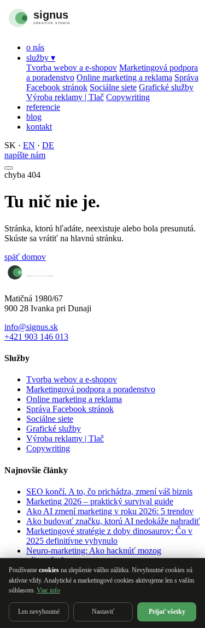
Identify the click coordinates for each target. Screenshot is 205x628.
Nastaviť (103, 611)
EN (29, 145)
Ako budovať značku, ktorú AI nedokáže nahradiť (113, 521)
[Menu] (8, 168)
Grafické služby (166, 87)
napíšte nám (24, 155)
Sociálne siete (113, 87)
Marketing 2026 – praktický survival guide (99, 501)
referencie (43, 107)
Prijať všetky (167, 611)
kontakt (39, 126)
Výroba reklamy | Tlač (65, 97)
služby (40, 57)
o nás (35, 47)
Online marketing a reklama (124, 77)
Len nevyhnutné (39, 611)
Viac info (48, 590)
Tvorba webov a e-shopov (71, 67)
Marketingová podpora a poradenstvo (90, 389)
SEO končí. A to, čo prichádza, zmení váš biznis (109, 491)
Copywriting (128, 97)
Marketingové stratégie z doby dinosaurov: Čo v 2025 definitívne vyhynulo (109, 535)
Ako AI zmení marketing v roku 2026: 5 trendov (110, 511)
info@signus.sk (31, 327)
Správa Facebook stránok (70, 409)
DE (48, 145)
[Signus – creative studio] (61, 28)
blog (34, 116)
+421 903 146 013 (36, 336)
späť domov (25, 256)
